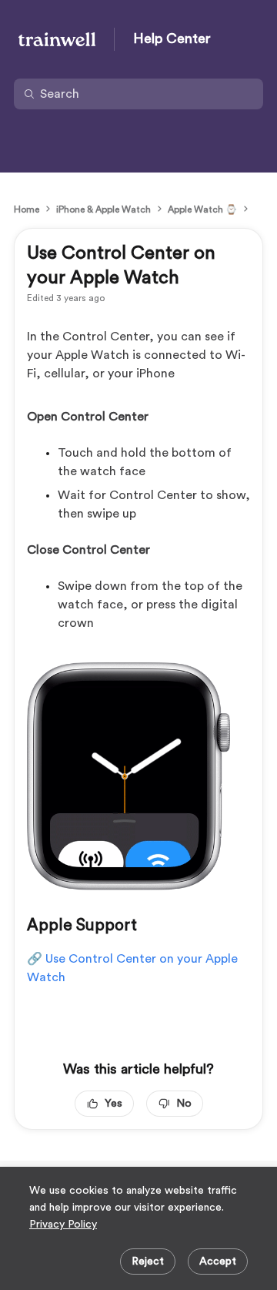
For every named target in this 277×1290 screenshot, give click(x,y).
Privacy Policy (63, 1224)
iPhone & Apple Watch (103, 209)
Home (26, 209)
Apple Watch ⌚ (202, 209)
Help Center (172, 38)
